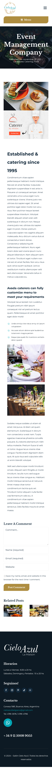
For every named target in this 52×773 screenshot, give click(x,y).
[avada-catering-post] (26, 111)
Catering (29, 61)
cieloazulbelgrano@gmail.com (18, 710)
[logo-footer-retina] (21, 644)
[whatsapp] (30, 690)
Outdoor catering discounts (9, 615)
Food (36, 61)
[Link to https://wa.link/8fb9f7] (8, 722)
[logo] (10, 3)
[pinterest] (18, 690)
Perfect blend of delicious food (35, 610)
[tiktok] (24, 690)
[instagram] (12, 690)
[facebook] (6, 690)
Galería (16, 615)
